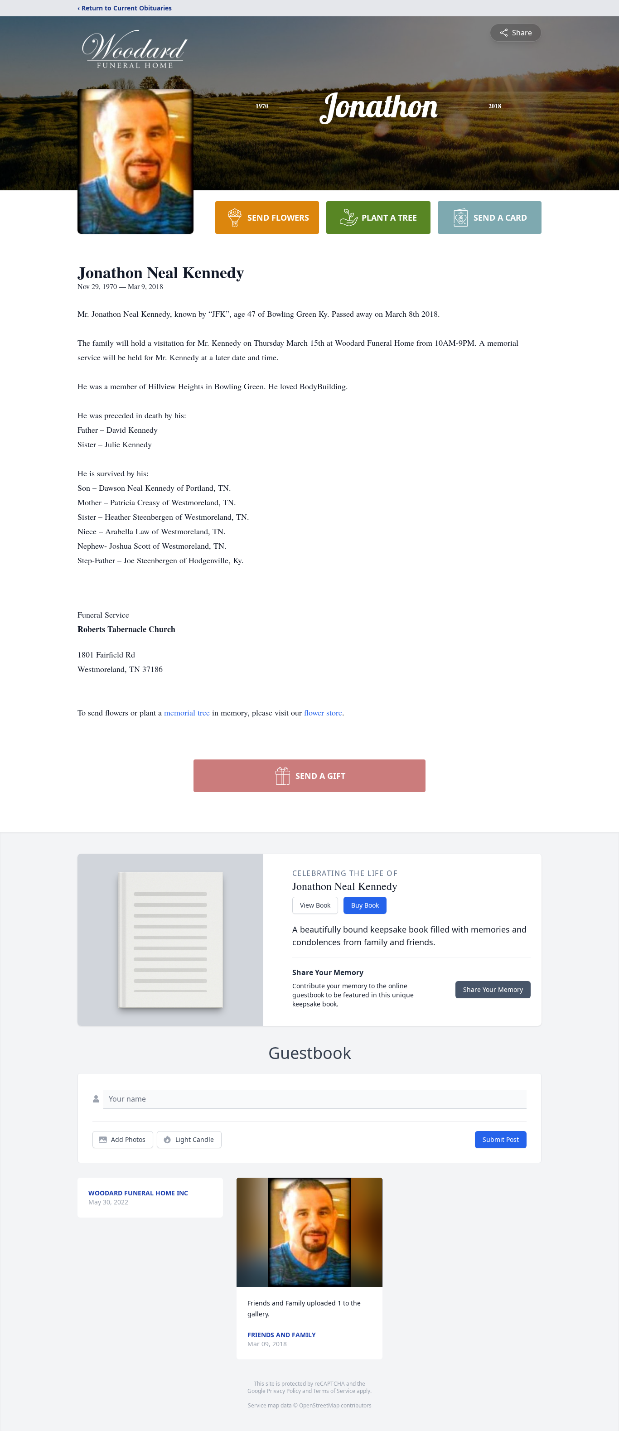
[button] (309, 1232)
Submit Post (501, 1139)
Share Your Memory (493, 989)
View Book (315, 905)
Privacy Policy (284, 1391)
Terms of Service (334, 1391)
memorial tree (187, 712)
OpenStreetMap (319, 1405)
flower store (323, 712)
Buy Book (365, 905)
